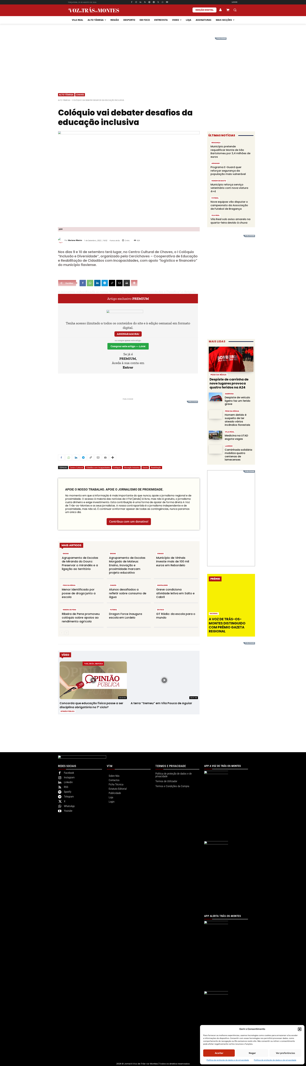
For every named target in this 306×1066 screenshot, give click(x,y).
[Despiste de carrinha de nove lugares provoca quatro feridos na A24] (231, 359)
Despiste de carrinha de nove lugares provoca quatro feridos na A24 (229, 383)
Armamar (215, 163)
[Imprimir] (127, 283)
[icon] (228, 10)
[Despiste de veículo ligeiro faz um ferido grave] (215, 397)
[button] (299, 1029)
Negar (252, 1053)
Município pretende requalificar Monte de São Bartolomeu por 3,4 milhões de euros (230, 152)
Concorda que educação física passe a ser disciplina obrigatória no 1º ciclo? (91, 705)
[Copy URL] (112, 283)
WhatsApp (69, 806)
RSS (66, 787)
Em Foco (160, 610)
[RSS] (145, 2)
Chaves (80, 94)
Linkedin (68, 782)
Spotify (67, 791)
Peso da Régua (69, 585)
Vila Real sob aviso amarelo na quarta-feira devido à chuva (230, 221)
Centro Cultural (76, 467)
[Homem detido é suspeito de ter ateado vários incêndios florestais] (215, 414)
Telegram (69, 796)
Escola (145, 467)
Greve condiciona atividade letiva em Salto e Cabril (175, 593)
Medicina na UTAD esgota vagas (236, 437)
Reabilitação (156, 467)
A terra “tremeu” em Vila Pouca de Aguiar (161, 703)
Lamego (229, 446)
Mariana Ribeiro (75, 240)
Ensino (66, 554)
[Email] (119, 283)
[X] (158, 2)
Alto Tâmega (66, 94)
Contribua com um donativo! (128, 521)
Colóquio (117, 467)
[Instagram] (136, 2)
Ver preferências (285, 1053)
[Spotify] (149, 2)
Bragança (215, 143)
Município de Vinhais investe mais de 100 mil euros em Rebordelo (172, 561)
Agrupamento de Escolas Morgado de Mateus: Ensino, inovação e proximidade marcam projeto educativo (127, 565)
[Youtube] (167, 2)
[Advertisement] (153, 59)
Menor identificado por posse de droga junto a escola (78, 593)
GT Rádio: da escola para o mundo (175, 616)
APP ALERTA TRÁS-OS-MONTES (222, 916)
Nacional (214, 614)
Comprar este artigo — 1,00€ (128, 346)
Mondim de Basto (218, 181)
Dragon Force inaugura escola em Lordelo (125, 616)
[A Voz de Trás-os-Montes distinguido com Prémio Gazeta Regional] (231, 600)
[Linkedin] (140, 2)
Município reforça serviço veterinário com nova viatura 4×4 (229, 188)
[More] (134, 283)
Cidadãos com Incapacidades (98, 467)
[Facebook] (131, 2)
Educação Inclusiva (131, 467)
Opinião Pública (67, 711)
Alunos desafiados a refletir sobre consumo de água (127, 593)
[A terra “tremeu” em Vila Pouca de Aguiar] (164, 680)
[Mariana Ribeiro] (61, 240)
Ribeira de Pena (69, 610)
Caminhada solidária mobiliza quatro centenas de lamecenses (238, 454)
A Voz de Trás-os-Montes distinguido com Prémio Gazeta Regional (227, 625)
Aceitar (219, 1053)
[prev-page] (62, 633)
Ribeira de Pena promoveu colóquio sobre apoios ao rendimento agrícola (81, 617)
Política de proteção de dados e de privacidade (228, 1060)
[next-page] (67, 633)
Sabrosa (229, 394)
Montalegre (162, 585)
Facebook (69, 772)
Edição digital (205, 10)
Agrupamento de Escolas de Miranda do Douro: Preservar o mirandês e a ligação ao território (80, 563)
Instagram (69, 777)
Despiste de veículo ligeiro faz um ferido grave (237, 401)
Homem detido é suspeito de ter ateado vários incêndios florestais (237, 420)
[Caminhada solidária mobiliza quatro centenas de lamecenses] (215, 449)
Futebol (113, 610)
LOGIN (234, 2)
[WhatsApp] (162, 2)
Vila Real (215, 215)
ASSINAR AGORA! (128, 334)
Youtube (68, 810)
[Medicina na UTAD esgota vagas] (215, 435)
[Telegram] (154, 2)
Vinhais (160, 554)
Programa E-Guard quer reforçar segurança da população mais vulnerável (228, 170)
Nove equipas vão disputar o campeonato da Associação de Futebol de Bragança (229, 205)
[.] (220, 9)
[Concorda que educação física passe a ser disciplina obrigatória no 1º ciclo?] (93, 680)
